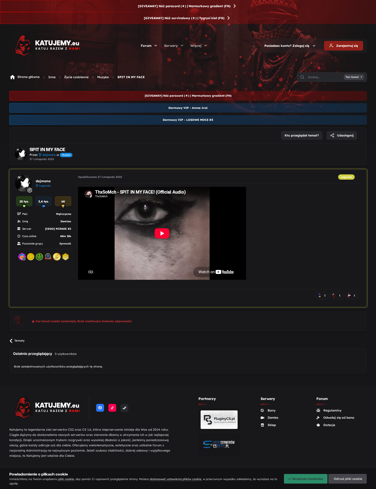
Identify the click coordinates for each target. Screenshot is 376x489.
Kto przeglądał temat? (302, 135)
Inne (51, 77)
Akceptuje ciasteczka (307, 479)
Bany (271, 410)
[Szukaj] (302, 77)
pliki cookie (66, 479)
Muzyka (103, 77)
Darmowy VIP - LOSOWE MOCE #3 (188, 119)
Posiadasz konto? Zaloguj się (287, 46)
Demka (273, 418)
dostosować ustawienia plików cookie (175, 479)
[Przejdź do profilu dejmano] (21, 154)
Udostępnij (345, 135)
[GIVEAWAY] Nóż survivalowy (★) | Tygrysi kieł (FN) (184, 18)
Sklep (272, 425)
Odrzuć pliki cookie (347, 479)
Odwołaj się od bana (338, 418)
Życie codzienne (76, 77)
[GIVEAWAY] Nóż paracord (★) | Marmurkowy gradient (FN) (184, 6)
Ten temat (352, 77)
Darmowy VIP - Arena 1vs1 (188, 108)
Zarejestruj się (346, 46)
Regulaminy (332, 410)
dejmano (43, 181)
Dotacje (329, 425)
